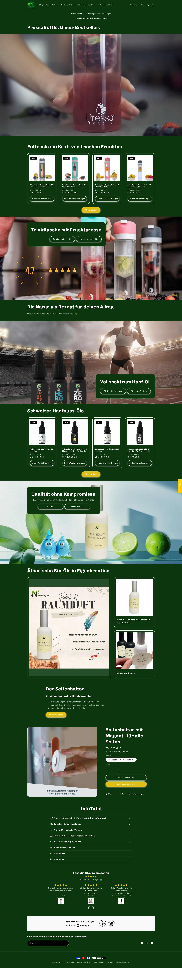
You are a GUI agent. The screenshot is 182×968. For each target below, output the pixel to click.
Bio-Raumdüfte (125, 673)
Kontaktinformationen (123, 962)
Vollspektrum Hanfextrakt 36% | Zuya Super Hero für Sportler (74, 450)
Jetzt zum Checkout (126, 784)
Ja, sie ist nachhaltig (89, 239)
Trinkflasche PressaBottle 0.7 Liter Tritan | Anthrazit (139, 186)
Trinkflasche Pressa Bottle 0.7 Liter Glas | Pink (107, 186)
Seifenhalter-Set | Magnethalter (121, 759)
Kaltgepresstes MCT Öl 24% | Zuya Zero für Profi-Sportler (139, 450)
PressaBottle (42, 27)
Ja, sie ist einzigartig (62, 239)
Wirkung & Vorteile (139, 391)
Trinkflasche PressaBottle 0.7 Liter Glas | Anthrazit (41, 186)
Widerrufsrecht (70, 962)
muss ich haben (56, 715)
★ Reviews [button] (180, 486)
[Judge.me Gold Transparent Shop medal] (102, 923)
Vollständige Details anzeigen (132, 794)
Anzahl (108, 764)
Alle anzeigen (91, 210)
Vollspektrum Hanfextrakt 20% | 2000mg (107, 450)
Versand (101, 962)
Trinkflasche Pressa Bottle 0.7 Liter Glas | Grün (74, 186)
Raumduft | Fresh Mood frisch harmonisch (133, 620)
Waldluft (50, 506)
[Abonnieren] (66, 943)
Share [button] (110, 794)
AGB (95, 962)
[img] (91, 876)
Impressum (110, 962)
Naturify (60, 962)
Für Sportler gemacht (113, 391)
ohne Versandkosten (121, 751)
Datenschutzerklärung (84, 962)
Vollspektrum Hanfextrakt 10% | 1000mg (42, 450)
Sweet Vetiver (77, 506)
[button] (52, 5)
